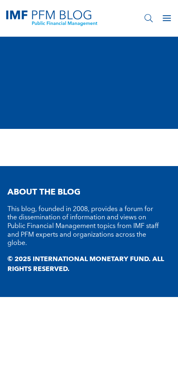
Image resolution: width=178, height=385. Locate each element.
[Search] (149, 18)
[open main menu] (167, 18)
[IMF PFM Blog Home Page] (51, 18)
